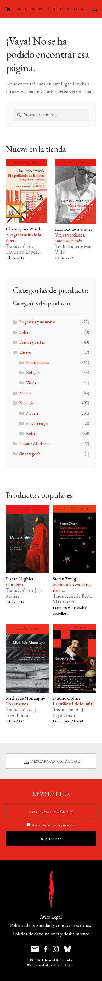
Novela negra (37, 423)
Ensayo (25, 352)
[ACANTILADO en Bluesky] (67, 949)
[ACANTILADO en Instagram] (56, 949)
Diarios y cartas (32, 342)
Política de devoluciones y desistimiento (51, 934)
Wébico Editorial (65, 965)
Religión (33, 372)
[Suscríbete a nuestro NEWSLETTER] (35, 949)
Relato (31, 433)
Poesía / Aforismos (34, 443)
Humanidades (37, 362)
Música (25, 393)
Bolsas (24, 332)
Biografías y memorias (37, 322)
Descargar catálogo (55, 761)
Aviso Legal (51, 917)
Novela (32, 413)
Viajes (31, 382)
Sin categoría (30, 454)
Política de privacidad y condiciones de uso (51, 925)
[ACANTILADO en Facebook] (45, 949)
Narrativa (27, 403)
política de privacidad (61, 825)
